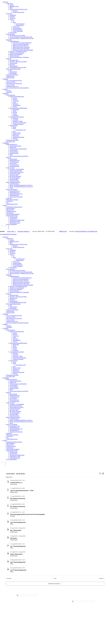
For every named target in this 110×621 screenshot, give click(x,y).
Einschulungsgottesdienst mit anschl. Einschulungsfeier (27, 514)
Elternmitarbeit (20, 25)
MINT (11, 7)
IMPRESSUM (63, 231)
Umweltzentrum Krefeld (16, 170)
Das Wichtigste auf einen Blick (17, 35)
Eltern (14, 22)
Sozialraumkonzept (14, 166)
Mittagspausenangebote (12, 199)
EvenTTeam (9, 201)
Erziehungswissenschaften (19, 122)
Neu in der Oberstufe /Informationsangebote (17, 87)
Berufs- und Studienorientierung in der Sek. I (21, 185)
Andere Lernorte (10, 167)
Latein (14, 102)
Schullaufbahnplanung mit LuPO (18, 67)
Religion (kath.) (17, 132)
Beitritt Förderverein (15, 223)
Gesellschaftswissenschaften (17, 116)
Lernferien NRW (14, 179)
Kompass (15, 10)
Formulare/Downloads (12, 215)
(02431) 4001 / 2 (11, 231)
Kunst (14, 128)
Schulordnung (10, 212)
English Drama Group (11, 204)
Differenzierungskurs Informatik (21, 48)
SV (13, 21)
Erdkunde (15, 118)
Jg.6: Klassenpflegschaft (17, 522)
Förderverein (16, 26)
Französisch (16, 100)
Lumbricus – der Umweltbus (17, 169)
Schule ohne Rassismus (12, 74)
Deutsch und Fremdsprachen (17, 96)
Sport (14, 131)
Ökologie (15, 138)
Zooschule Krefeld (14, 180)
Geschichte (15, 119)
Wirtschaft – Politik (17, 121)
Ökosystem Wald (14, 175)
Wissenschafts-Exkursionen (16, 172)
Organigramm (13, 32)
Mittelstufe (9, 39)
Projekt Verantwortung (18, 12)
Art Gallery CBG (10, 141)
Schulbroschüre (10, 76)
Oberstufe (8, 58)
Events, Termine (10, 84)
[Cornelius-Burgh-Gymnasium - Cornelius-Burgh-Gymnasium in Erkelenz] (8, 234)
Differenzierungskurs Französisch (21, 47)
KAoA (11, 188)
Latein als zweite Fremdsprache (21, 44)
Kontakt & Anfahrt (11, 211)
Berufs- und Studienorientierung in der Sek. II (21, 186)
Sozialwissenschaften (18, 124)
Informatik (15, 115)
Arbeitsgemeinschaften (15, 146)
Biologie (15, 112)
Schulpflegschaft (20, 23)
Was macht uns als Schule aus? (14, 83)
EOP (11, 70)
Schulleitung (13, 15)
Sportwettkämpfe (14, 151)
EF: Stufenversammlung (17, 506)
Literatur (15, 106)
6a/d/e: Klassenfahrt (16, 554)
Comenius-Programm (15, 173)
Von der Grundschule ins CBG (14, 80)
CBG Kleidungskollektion (12, 214)
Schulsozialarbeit (17, 28)
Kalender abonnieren (54, 583)
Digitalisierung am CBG (12, 140)
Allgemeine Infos (14, 60)
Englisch (15, 99)
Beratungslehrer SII (14, 160)
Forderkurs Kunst (14, 153)
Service (5, 205)
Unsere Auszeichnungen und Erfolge (19, 156)
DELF (11, 154)
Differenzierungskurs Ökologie (21, 45)
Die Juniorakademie (15, 178)
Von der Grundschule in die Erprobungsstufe (21, 37)
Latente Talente (13, 150)
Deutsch (15, 98)
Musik (14, 127)
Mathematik (16, 109)
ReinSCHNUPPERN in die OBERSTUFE (86, 231)
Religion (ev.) (16, 134)
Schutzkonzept (13, 218)
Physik (14, 111)
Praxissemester (13, 71)
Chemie (15, 114)
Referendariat (13, 73)
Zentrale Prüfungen (14, 55)
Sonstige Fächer (14, 125)
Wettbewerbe (13, 147)
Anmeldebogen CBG (15, 221)
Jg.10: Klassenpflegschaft (18, 570)
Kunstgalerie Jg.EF (21, 130)
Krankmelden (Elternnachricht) (14, 207)
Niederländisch (16, 105)
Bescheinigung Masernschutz (17, 220)
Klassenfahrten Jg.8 (15, 192)
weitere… (12, 19)
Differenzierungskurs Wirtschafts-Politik (23, 50)
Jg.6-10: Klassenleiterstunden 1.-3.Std (21, 490)
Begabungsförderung (11, 144)
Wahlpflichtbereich (14, 41)
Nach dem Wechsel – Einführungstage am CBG (22, 38)
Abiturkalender (13, 63)
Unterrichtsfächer (10, 95)
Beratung (8, 157)
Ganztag (12, 5)
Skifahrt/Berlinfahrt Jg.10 (16, 193)
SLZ (7, 202)
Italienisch (15, 103)
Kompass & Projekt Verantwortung (18, 9)
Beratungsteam (13, 159)
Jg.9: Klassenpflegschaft (17, 562)
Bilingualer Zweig (14, 6)
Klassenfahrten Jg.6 (15, 191)
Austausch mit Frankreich (16, 196)
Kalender (8, 90)
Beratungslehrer (14, 66)
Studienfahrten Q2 (14, 195)
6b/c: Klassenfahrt (15, 530)
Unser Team (9, 13)
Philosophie (16, 135)
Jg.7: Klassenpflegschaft (17, 546)
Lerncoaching (13, 163)
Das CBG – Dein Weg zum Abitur (18, 61)
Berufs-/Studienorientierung (13, 182)
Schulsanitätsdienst (17, 29)
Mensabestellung (10, 208)
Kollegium (12, 16)
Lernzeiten (9, 198)
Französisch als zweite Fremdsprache (22, 42)
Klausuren (12, 64)
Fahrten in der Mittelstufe (16, 54)
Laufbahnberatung (14, 162)
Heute (55, 578)
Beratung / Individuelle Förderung (18, 51)
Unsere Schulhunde (18, 31)
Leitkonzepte (9, 3)
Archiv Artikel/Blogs (11, 224)
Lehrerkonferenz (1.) (16, 482)
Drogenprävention (14, 164)
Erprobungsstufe (10, 34)
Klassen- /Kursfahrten (11, 189)
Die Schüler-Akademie (15, 176)
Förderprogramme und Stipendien (18, 148)
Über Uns (5, 2)
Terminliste (9, 92)
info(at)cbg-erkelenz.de (23, 231)
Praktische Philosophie (18, 137)
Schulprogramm (10, 77)
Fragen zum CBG (10, 82)
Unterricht (5, 93)
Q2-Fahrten (13, 538)
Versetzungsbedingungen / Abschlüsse (19, 57)
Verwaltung (12, 18)
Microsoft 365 (10, 209)
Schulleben (6, 143)
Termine (5, 89)
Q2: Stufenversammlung (17, 498)
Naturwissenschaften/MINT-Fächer (18, 108)
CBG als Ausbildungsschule (13, 69)
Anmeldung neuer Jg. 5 (12, 86)
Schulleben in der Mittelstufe (17, 53)
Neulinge (5, 79)
